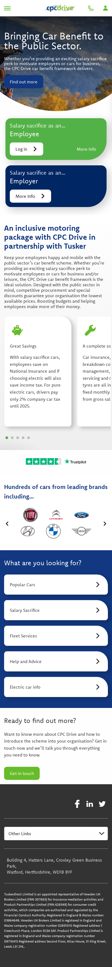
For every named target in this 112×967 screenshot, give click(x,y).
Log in (21, 149)
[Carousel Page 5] (28, 437)
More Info (86, 149)
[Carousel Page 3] (17, 437)
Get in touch (22, 773)
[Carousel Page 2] (12, 437)
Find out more (24, 81)
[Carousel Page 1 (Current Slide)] (6, 437)
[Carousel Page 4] (23, 437)
